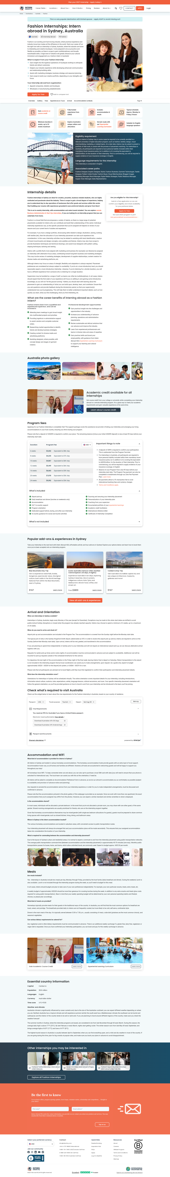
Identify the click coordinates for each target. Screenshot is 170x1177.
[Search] (116, 8)
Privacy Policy (118, 1156)
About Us (106, 8)
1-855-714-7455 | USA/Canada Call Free (72, 1149)
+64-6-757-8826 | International (69, 1146)
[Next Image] (139, 371)
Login (149, 8)
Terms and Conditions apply (108, 485)
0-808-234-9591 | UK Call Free (68, 1153)
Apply (140, 8)
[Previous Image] (30, 371)
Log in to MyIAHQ (96, 1156)
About (115, 1143)
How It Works (77, 8)
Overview (31, 101)
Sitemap (116, 1159)
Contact (129, 8)
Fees (46, 101)
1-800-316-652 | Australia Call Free (70, 1156)
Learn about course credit (103, 409)
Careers (116, 1146)
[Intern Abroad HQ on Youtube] (39, 1152)
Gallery (39, 101)
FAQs (93, 1149)
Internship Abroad (49, 37)
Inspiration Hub (96, 1146)
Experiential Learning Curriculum (91, 341)
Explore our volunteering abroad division (130, 1172)
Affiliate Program (119, 1149)
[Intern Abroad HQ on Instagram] (32, 1152)
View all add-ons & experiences (85, 600)
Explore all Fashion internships (46, 1077)
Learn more (107, 477)
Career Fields (40, 8)
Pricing (88, 8)
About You (64, 8)
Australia (34, 37)
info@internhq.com (65, 1143)
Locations (52, 8)
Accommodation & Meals (83, 101)
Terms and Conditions (121, 1153)
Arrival (69, 101)
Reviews (97, 8)
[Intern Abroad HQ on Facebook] (28, 1152)
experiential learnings (116, 505)
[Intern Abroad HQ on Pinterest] (43, 1152)
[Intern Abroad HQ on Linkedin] (35, 1152)
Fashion (64, 37)
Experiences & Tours (57, 101)
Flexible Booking (96, 1143)
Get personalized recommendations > (124, 217)
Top (138, 101)
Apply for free (38, 94)
